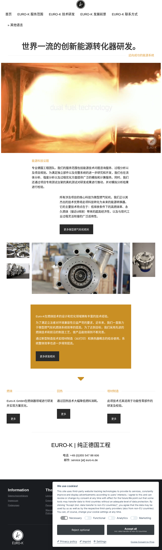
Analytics (122, 518)
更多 (13, 418)
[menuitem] (8, 14)
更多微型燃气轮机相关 (76, 229)
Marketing (145, 518)
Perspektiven (52, 505)
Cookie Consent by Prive (142, 542)
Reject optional (81, 529)
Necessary (75, 518)
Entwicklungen (52, 500)
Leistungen (51, 496)
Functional (99, 518)
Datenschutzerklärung (18, 496)
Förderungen (13, 505)
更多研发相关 (47, 356)
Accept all (130, 529)
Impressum (13, 500)
